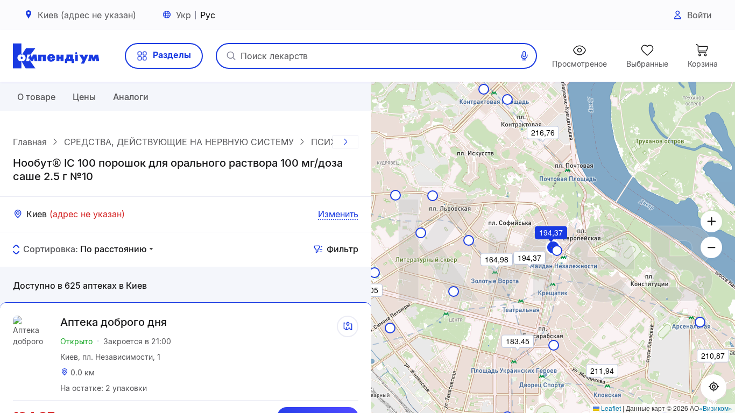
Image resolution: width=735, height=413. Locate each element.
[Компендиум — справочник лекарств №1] (56, 56)
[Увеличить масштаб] (711, 221)
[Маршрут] (347, 326)
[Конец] (345, 142)
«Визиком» (715, 407)
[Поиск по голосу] (524, 56)
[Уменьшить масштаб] (711, 247)
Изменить (338, 214)
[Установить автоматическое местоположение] (713, 387)
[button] (551, 247)
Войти (699, 15)
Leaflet (610, 407)
